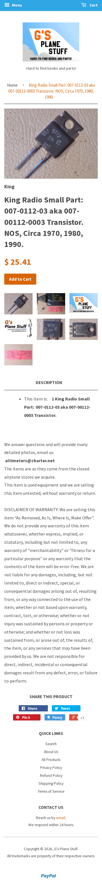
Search (51, 743)
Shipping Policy (51, 783)
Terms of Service (51, 791)
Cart (93, 5)
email (60, 817)
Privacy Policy (51, 767)
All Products (51, 759)
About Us (51, 751)
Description (49, 382)
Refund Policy (51, 775)
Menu (16, 5)
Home (12, 85)
